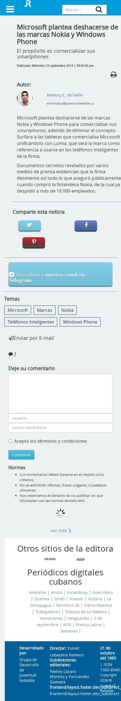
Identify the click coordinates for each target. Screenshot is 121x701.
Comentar (21, 454)
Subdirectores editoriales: (63, 663)
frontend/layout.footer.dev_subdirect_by (70, 687)
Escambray (77, 592)
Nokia (67, 310)
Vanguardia (78, 618)
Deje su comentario (31, 368)
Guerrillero (102, 592)
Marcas (44, 310)
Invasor (76, 598)
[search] (99, 9)
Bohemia (69, 631)
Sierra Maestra (98, 605)
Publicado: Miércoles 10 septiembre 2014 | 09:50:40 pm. (55, 66)
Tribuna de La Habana (86, 611)
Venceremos (51, 618)
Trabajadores (47, 611)
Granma (42, 598)
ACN (67, 624)
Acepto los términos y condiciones (50, 441)
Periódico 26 (67, 605)
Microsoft (18, 310)
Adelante (37, 592)
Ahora (56, 592)
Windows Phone (80, 322)
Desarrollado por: (30, 651)
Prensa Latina (89, 624)
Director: (58, 648)
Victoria (95, 598)
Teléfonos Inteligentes (31, 322)
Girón (59, 598)
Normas (17, 467)
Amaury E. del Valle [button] (65, 95)
